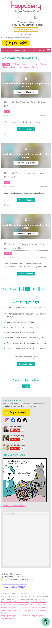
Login (26, 386)
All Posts (6, 64)
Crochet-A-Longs (17, 610)
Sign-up (30, 34)
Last (42, 289)
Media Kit (12, 618)
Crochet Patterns (38, 50)
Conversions (26, 607)
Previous (13, 289)
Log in (21, 34)
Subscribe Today (26, 364)
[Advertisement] (26, 540)
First (4, 289)
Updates (15, 64)
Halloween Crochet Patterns (26, 604)
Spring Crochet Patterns (22, 602)
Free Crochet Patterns (7, 602)
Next (35, 289)
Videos (24, 64)
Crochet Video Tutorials (14, 607)
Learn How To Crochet (37, 607)
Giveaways (33, 64)
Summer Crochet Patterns (38, 602)
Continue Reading (26, 129)
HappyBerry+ (19, 50)
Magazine (35, 67)
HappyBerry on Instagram (8, 616)
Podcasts (43, 64)
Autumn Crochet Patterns (9, 604)
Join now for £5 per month (26, 92)
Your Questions (23, 67)
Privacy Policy (35, 616)
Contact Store (26, 616)
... (21, 289)
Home (6, 50)
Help (19, 616)
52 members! (26, 29)
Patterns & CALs (9, 67)
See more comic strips (14, 506)
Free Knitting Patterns (29, 610)
